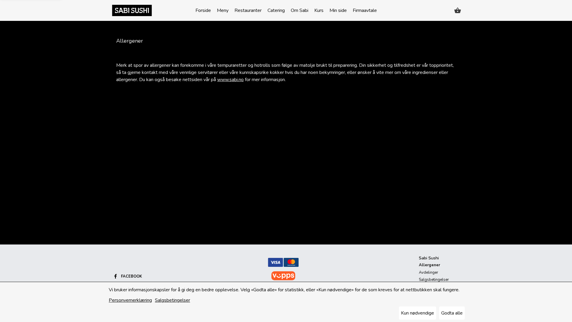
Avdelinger (428, 272)
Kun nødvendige (417, 313)
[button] (457, 10)
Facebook (131, 276)
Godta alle (452, 313)
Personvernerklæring (130, 300)
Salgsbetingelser (172, 300)
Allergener (429, 265)
